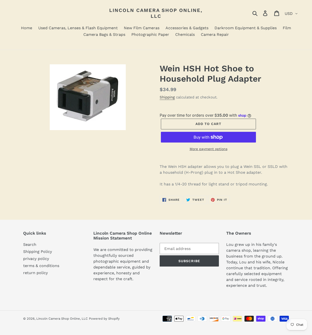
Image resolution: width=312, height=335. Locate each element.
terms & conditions (41, 265)
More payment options (208, 149)
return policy (35, 272)
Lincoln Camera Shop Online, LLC (156, 13)
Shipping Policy (37, 251)
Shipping (167, 97)
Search (29, 244)
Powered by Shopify (104, 318)
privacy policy (36, 258)
